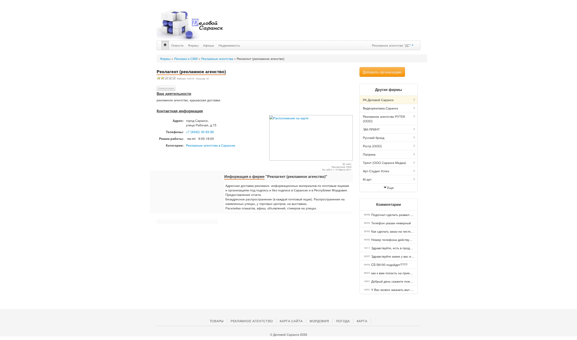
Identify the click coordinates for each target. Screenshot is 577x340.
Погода (343, 321)
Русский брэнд (373, 137)
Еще (390, 187)
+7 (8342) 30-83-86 (200, 131)
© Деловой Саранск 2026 (288, 334)
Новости (177, 45)
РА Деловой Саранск (378, 99)
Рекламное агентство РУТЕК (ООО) (384, 118)
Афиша (208, 45)
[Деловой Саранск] (198, 25)
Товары (217, 321)
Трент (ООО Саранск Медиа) (384, 162)
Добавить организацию (382, 72)
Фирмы (193, 45)
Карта (362, 321)
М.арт (367, 179)
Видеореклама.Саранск (380, 108)
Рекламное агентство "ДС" (392, 45)
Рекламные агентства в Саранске (210, 145)
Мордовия (319, 321)
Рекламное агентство (252, 321)
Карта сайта (291, 321)
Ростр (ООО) (372, 146)
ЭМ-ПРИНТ (371, 129)
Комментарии (166, 88)
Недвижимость (229, 45)
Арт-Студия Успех (376, 171)
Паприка (369, 154)
